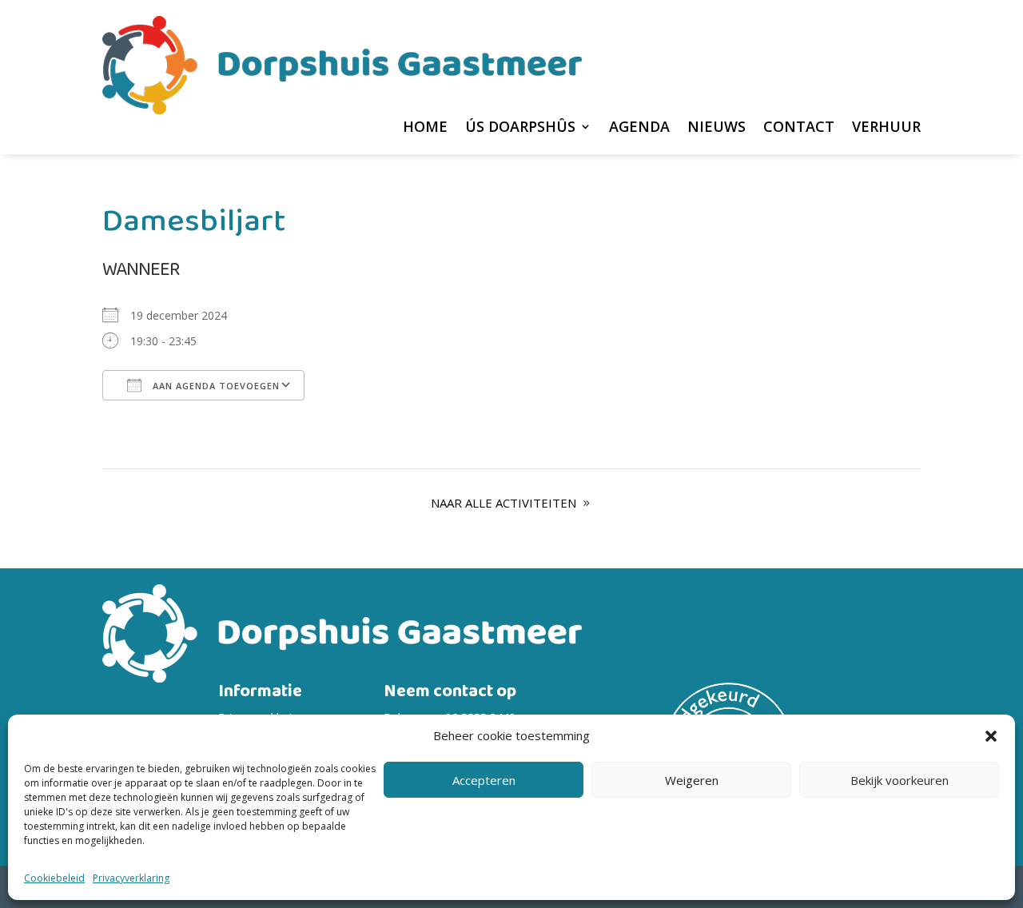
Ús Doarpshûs (520, 128)
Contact (798, 128)
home (425, 128)
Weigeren (691, 780)
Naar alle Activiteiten (503, 503)
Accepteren (483, 780)
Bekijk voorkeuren (899, 780)
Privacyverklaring (131, 878)
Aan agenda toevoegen (214, 386)
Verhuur (886, 128)
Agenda (639, 128)
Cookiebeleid (54, 878)
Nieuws (716, 128)
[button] (991, 736)
